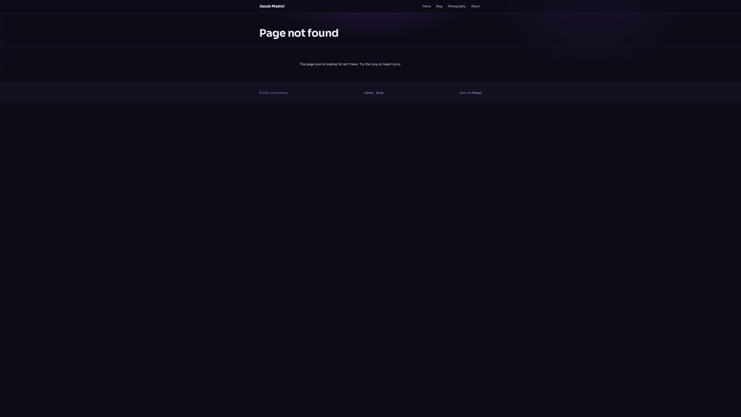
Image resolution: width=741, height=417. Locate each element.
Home (426, 6)
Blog (439, 6)
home (396, 64)
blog (374, 64)
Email (379, 92)
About (475, 6)
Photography (457, 6)
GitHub (369, 92)
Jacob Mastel (272, 6)
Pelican (477, 92)
